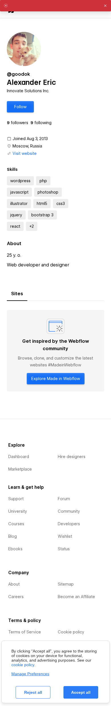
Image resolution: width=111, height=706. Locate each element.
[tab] (17, 294)
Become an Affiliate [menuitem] (76, 596)
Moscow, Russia (27, 146)
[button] (20, 106)
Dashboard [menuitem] (18, 456)
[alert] (55, 5)
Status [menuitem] (64, 549)
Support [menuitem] (16, 498)
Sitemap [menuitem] (66, 584)
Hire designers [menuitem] (71, 456)
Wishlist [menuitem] (65, 536)
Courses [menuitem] (16, 524)
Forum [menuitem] (64, 498)
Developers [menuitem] (69, 524)
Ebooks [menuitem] (15, 549)
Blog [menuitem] (12, 536)
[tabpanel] (55, 350)
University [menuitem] (17, 511)
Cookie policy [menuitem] (71, 632)
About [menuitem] (14, 584)
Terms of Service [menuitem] (24, 632)
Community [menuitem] (69, 511)
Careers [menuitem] (16, 596)
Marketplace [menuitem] (20, 469)
